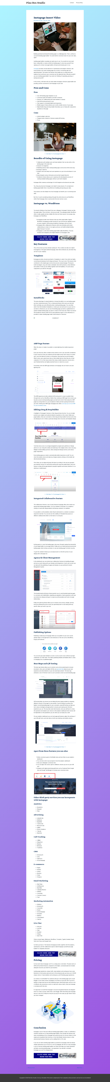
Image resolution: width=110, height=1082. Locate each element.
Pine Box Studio (35, 2)
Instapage (36, 69)
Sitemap (39, 1078)
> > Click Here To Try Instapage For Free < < (55, 154)
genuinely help (60, 669)
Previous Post (30, 1068)
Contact (72, 3)
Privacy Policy (79, 3)
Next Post (80, 1068)
